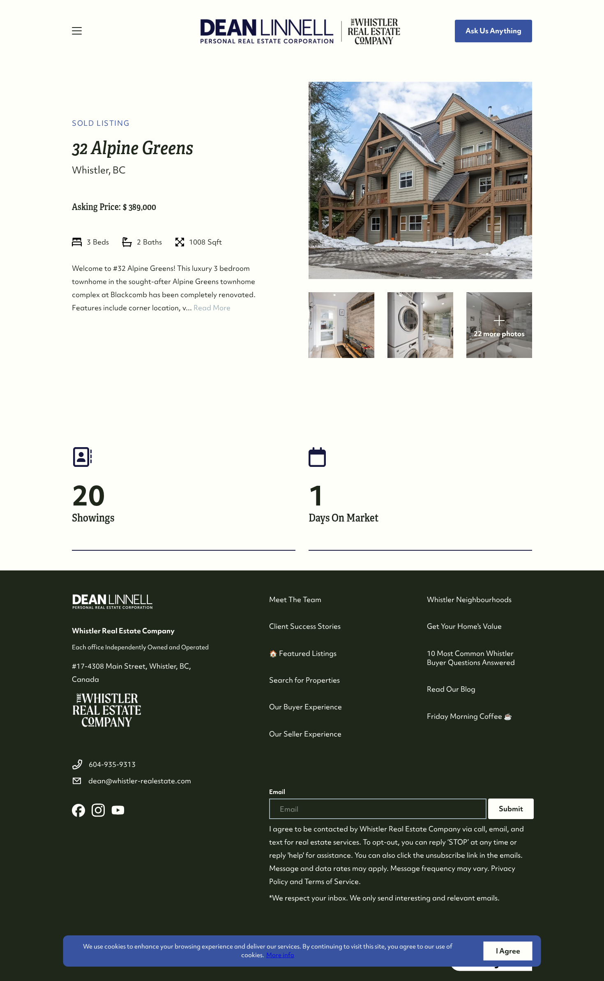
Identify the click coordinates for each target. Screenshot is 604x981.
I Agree (508, 951)
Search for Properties (304, 680)
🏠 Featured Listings (303, 653)
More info (280, 955)
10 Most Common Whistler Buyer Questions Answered (471, 658)
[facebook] (78, 810)
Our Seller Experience (305, 734)
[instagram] (98, 810)
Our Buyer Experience (305, 706)
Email (277, 792)
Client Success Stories (305, 626)
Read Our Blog (451, 689)
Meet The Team (295, 599)
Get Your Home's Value (464, 626)
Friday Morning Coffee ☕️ (469, 716)
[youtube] (117, 810)
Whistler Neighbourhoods (469, 599)
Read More (212, 307)
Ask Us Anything (493, 30)
